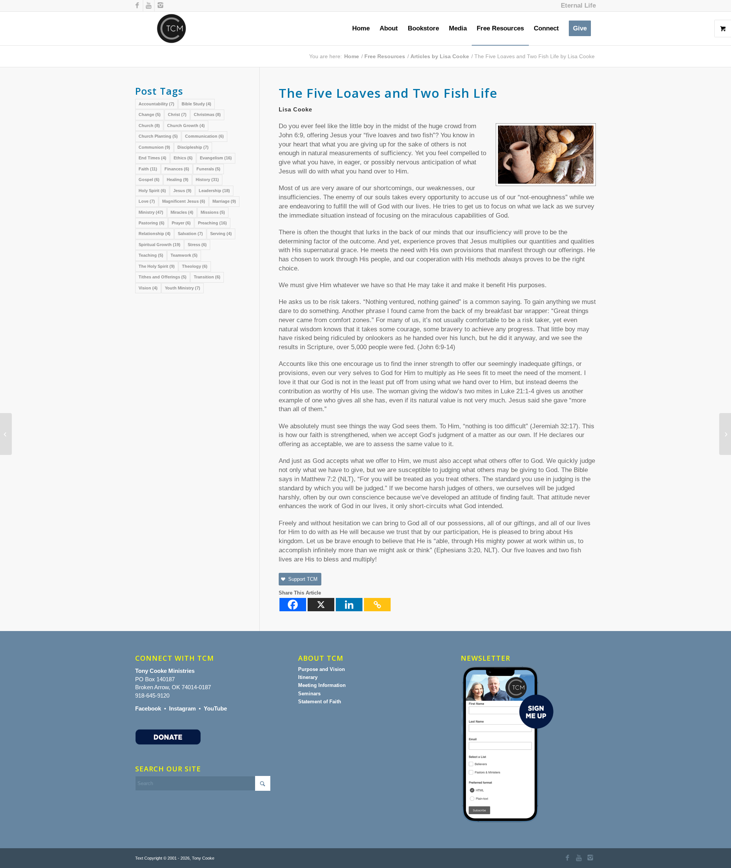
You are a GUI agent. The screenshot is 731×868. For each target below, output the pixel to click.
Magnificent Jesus (183, 201)
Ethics (183, 158)
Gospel (149, 179)
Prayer (181, 223)
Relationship (155, 233)
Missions (213, 212)
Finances (176, 169)
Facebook (148, 708)
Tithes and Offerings (163, 277)
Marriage (224, 201)
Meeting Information (322, 685)
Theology (194, 266)
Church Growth (186, 125)
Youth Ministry (182, 288)
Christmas (207, 114)
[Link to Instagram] (160, 5)
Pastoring (151, 223)
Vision (148, 288)
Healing (177, 179)
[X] (321, 604)
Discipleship (193, 147)
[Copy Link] (377, 604)
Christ (177, 114)
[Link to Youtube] (148, 5)
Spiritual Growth (159, 244)
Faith (148, 169)
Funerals (208, 169)
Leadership (214, 190)
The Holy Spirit (157, 266)
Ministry (151, 212)
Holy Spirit (152, 190)
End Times (152, 158)
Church (149, 125)
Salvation (190, 233)
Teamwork (184, 255)
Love (147, 201)
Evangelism (216, 158)
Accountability (156, 104)
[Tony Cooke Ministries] (171, 28)
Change (150, 114)
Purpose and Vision (321, 669)
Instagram (182, 708)
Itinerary (308, 677)
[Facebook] (292, 604)
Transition (207, 277)
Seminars (309, 693)
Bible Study (196, 104)
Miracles (182, 212)
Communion (154, 147)
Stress (197, 244)
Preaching (212, 223)
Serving (221, 233)
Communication (204, 136)
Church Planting (158, 136)
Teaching (151, 255)
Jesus (182, 190)
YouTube (215, 708)
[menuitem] (576, 6)
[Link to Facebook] (137, 5)
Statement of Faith (319, 701)
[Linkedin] (349, 604)
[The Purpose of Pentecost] (6, 434)
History (207, 179)
